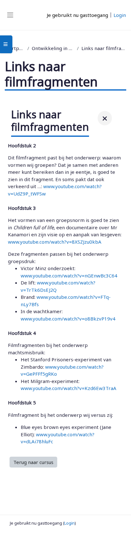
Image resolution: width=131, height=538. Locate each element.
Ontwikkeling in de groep (53, 48)
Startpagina (15, 48)
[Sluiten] (105, 118)
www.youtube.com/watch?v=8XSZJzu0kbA (54, 242)
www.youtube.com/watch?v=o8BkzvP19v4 (68, 318)
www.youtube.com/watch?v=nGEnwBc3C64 (69, 275)
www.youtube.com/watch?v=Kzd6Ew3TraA (68, 388)
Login (120, 15)
